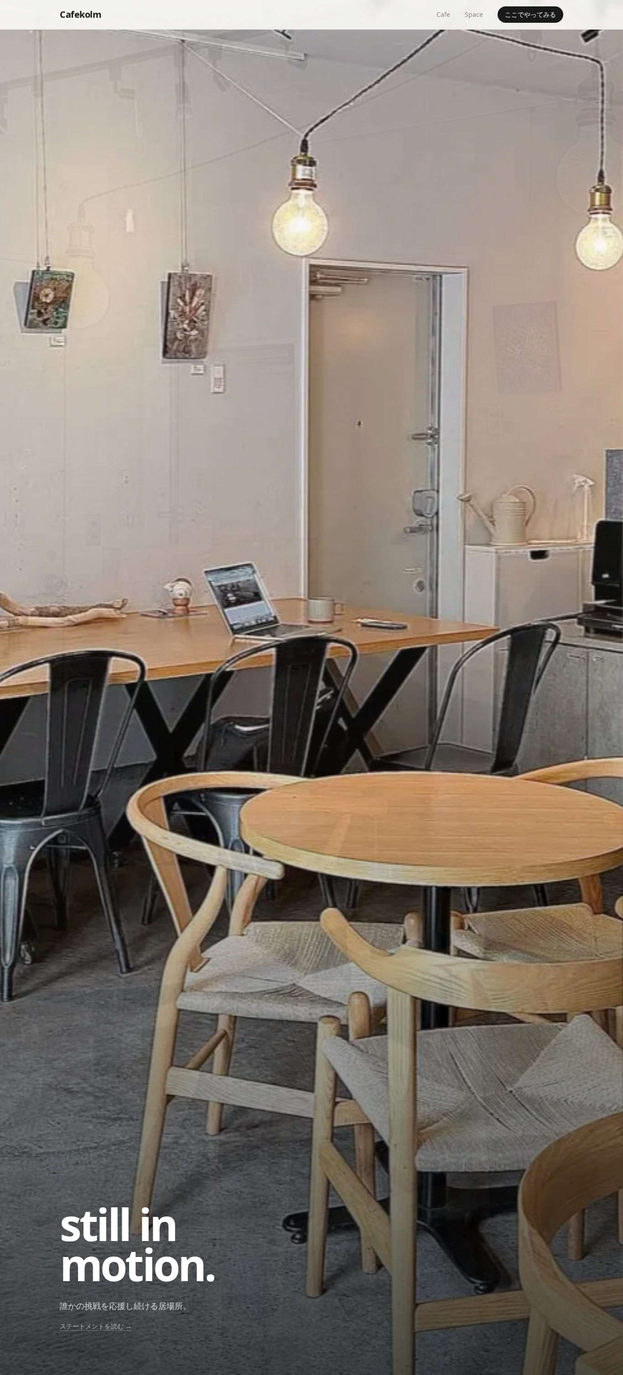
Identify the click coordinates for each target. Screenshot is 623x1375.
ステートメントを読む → (96, 1326)
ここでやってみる (530, 14)
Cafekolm (80, 14)
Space (474, 14)
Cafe (443, 14)
